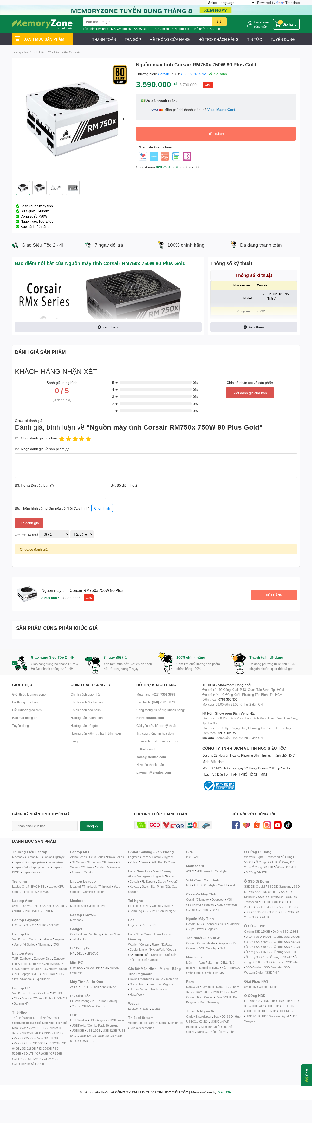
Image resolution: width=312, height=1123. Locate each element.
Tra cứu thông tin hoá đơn (155, 733)
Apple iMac (108, 987)
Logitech (133, 857)
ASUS (90, 967)
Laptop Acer (37, 862)
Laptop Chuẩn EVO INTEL (29, 886)
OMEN (62, 998)
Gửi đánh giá (29, 523)
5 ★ (115, 382)
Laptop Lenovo (40, 867)
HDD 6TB (273, 1006)
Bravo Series (115, 857)
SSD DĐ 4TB (260, 917)
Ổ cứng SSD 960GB (259, 952)
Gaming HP (21, 1003)
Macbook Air (78, 906)
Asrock (114, 967)
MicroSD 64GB (31, 1033)
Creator (89, 872)
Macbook (18, 857)
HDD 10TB (253, 1011)
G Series (29, 944)
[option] (72, 119)
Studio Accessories (142, 1028)
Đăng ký (92, 826)
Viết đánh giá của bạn (250, 393)
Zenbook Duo (42, 958)
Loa (219, 29)
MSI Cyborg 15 (121, 29)
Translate (292, 2)
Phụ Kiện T (159, 911)
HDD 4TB (258, 1006)
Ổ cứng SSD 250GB (287, 936)
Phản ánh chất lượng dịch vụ (157, 741)
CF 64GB (20, 1059)
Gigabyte (220, 871)
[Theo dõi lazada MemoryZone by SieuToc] (246, 825)
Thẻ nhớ (199, 29)
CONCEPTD (31, 906)
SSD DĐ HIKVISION (271, 897)
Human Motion (139, 989)
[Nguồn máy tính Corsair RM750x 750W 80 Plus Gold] (72, 119)
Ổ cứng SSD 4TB (281, 957)
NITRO (18, 911)
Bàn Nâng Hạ (154, 955)
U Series (17, 925)
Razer (145, 857)
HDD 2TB (284, 1001)
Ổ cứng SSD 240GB (259, 936)
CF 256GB (50, 1059)
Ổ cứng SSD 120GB (257, 931)
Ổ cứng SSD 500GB (259, 947)
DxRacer (168, 944)
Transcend (273, 857)
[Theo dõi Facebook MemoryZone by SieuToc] (236, 825)
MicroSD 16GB (38, 1028)
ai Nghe (171, 911)
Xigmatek (203, 899)
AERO (42, 925)
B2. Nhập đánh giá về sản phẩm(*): (42, 449)
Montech (231, 904)
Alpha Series (78, 857)
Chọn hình (102, 508)
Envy (32, 993)
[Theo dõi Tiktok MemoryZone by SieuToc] (288, 825)
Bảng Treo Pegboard (162, 984)
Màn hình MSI (215, 973)
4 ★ (115, 389)
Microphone (176, 1023)
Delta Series (97, 857)
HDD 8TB (288, 1006)
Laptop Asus (55, 862)
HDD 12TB (269, 1011)
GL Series (93, 862)
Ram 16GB (223, 987)
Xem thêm (110, 327)
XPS (55, 944)
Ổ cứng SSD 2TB (257, 957)
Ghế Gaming (150, 960)
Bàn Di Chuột (167, 862)
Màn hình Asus (195, 962)
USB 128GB (88, 1036)
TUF (15, 958)
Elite (16, 998)
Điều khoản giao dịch (27, 710)
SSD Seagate (273, 967)
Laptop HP (20, 862)
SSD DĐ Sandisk (267, 892)
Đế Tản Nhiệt (112, 934)
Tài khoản (261, 22)
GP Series (108, 862)
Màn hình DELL (217, 962)
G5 (27, 925)
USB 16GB (93, 1030)
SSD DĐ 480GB (266, 907)
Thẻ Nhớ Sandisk (23, 1017)
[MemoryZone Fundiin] (156, 10)
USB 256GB (106, 1036)
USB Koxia (79, 1025)
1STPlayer (194, 904)
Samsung (136, 911)
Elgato (156, 1008)
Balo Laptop (79, 939)
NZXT (215, 910)
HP (72, 953)
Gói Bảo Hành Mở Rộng (85, 934)
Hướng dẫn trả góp (84, 726)
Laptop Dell (21, 867)
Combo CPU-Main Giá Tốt (88, 1006)
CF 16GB (42, 1053)
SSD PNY (272, 972)
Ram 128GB (221, 992)
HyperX (169, 857)
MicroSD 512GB (47, 1038)
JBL (147, 911)
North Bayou (159, 989)
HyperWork (157, 949)
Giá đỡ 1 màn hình (140, 979)
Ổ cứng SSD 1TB (285, 952)
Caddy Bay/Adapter (198, 1016)
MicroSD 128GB (54, 1033)
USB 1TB (88, 1041)
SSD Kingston (275, 962)
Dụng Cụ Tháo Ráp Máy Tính (215, 1032)
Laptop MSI (34, 857)
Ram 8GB (207, 987)
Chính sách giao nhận (86, 694)
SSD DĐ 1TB (277, 912)
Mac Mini (77, 973)
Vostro (18, 944)
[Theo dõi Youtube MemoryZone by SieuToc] (277, 825)
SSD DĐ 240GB (270, 902)
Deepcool (218, 899)
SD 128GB (29, 1048)
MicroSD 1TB (22, 1043)
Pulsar (134, 862)
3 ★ (115, 397)
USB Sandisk (78, 1020)
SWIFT (16, 906)
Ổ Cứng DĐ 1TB (266, 862)
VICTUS (56, 993)
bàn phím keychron (95, 29)
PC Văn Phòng (79, 1001)
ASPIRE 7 (61, 906)
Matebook (76, 920)
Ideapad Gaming (82, 892)
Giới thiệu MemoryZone (29, 694)
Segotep (209, 904)
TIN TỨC (254, 39)
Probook (50, 998)
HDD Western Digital (275, 1016)
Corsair (163, 74)
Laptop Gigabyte (54, 857)
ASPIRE (47, 906)
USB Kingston (99, 1020)
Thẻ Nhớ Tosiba (24, 1023)
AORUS (54, 925)
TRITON (48, 911)
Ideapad (75, 886)
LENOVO (92, 953)
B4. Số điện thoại (124, 485)
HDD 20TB (253, 1016)
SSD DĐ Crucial (254, 886)
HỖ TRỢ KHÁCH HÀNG (218, 39)
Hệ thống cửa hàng (25, 702)
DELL (80, 953)
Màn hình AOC (231, 967)
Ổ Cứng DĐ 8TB (256, 872)
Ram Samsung (209, 1002)
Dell (153, 862)
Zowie (144, 862)
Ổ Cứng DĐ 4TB (285, 867)
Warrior (133, 944)
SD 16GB (39, 1043)
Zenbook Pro (27, 964)
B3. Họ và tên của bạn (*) (34, 485)
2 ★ (115, 404)
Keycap (134, 886)
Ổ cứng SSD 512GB (287, 947)
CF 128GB (34, 1059)
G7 (34, 925)
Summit (76, 872)
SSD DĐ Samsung (279, 886)
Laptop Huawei (32, 872)
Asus (220, 904)
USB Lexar (117, 1020)
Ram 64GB (203, 992)
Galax (191, 910)
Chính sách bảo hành (86, 710)
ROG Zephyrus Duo (54, 969)
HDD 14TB (285, 1011)
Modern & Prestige (108, 867)
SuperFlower (196, 929)
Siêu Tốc (224, 1092)
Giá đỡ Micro (138, 984)
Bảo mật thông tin (24, 718)
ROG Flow (48, 974)
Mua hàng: (155, 694)
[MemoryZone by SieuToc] (42, 24)
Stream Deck (157, 1023)
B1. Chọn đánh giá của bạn (36, 438)
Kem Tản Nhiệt (210, 1027)
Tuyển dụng (20, 726)
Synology (250, 986)
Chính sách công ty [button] (91, 685)
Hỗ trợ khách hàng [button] (156, 685)
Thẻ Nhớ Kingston (48, 1023)
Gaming (34, 939)
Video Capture (137, 1023)
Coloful (222, 885)
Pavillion (43, 993)
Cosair (190, 899)
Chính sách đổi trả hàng (87, 702)
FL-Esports (149, 881)
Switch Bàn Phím (153, 886)
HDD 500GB (252, 1001)
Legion (100, 892)
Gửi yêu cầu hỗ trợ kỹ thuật (156, 726)
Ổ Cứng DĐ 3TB (262, 867)
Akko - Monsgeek (139, 876)
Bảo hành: (155, 702)
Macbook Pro (97, 906)
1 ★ (115, 411)
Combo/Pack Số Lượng (29, 1064)
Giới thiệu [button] (22, 685)
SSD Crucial (254, 967)
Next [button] (123, 119)
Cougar (172, 949)
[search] (219, 21)
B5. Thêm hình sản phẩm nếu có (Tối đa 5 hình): (62, 508)
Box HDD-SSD (223, 1016)
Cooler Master (139, 949)
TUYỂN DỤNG (283, 39)
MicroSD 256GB (24, 1038)
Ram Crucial (205, 997)
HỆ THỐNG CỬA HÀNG (170, 39)
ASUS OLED (142, 29)
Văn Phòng (19, 939)
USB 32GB (110, 1030)
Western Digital (254, 857)
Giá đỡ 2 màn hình (166, 979)
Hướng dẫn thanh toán (87, 718)
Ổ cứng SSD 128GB (285, 931)
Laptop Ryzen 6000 (36, 892)
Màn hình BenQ (209, 967)
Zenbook (25, 958)
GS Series (87, 867)
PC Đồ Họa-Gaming (105, 1001)
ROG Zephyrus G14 (51, 964)
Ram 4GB (192, 987)
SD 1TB (29, 1053)
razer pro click (181, 29)
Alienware (44, 944)
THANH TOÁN (104, 39)
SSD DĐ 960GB (256, 912)
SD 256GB (45, 1048)
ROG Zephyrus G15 (26, 969)
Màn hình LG (196, 973)
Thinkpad (105, 886)
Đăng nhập (260, 26)
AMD (197, 857)
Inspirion (59, 939)
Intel (189, 857)
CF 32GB (56, 1053)
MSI (105, 967)
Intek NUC (76, 967)
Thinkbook (90, 886)
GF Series (78, 862)
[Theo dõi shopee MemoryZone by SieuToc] (257, 825)
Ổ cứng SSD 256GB (259, 942)
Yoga (117, 886)
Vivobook (26, 979)
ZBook (38, 998)
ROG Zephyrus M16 (26, 974)
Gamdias (203, 910)
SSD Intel (292, 962)
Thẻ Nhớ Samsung (49, 1017)
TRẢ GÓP (133, 39)
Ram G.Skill (223, 997)
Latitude (47, 939)
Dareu (162, 881)
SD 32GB (54, 1043)
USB (210, 29)
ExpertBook (42, 979)
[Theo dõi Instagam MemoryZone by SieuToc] (267, 825)
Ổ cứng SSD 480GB (287, 942)
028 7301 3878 (167, 167)
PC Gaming (161, 29)
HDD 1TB (269, 1001)
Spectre (27, 998)
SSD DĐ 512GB (289, 907)
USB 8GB (78, 1030)
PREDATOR (32, 911)
